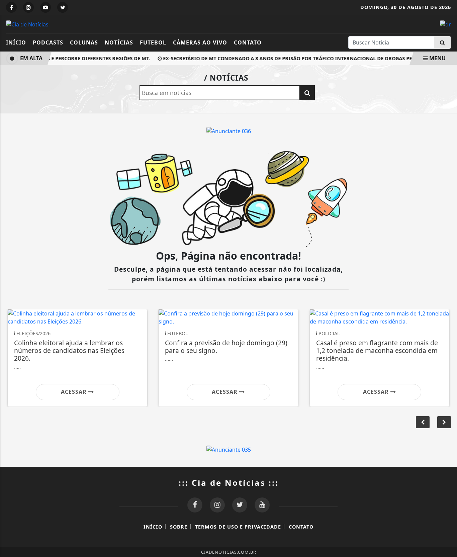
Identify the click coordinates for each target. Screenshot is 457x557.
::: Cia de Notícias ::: (229, 482)
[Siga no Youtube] (45, 7)
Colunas (84, 42)
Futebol (153, 42)
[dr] (445, 23)
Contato (248, 42)
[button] (444, 422)
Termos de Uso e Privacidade (238, 527)
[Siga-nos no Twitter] (239, 505)
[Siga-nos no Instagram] (217, 505)
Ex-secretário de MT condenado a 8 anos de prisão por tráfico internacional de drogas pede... (289, 58)
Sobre (178, 527)
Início (16, 42)
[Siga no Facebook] (11, 7)
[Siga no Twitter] (62, 7)
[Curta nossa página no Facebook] (194, 505)
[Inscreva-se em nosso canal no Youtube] (262, 505)
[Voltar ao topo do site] (447, 334)
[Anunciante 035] (228, 449)
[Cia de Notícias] (27, 23)
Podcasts (48, 42)
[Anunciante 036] (228, 130)
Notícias (119, 42)
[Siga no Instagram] (28, 7)
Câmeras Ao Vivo (200, 42)
